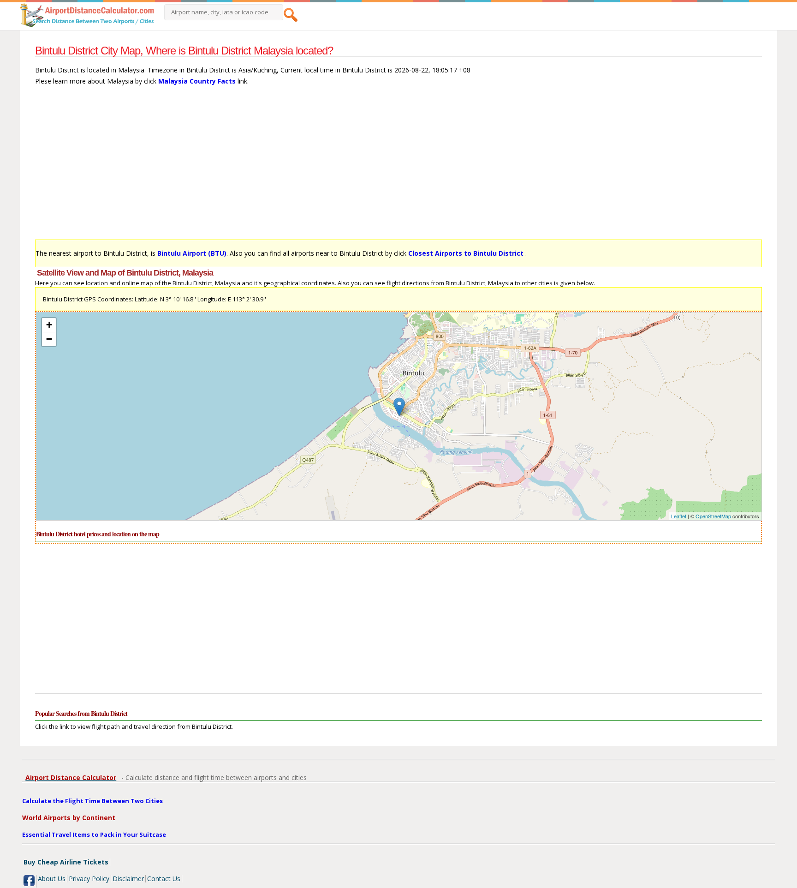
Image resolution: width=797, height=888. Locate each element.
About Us (51, 878)
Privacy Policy (89, 878)
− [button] (49, 339)
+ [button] (49, 324)
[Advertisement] (312, 167)
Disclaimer (128, 878)
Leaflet (678, 516)
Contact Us (163, 878)
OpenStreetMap (713, 516)
